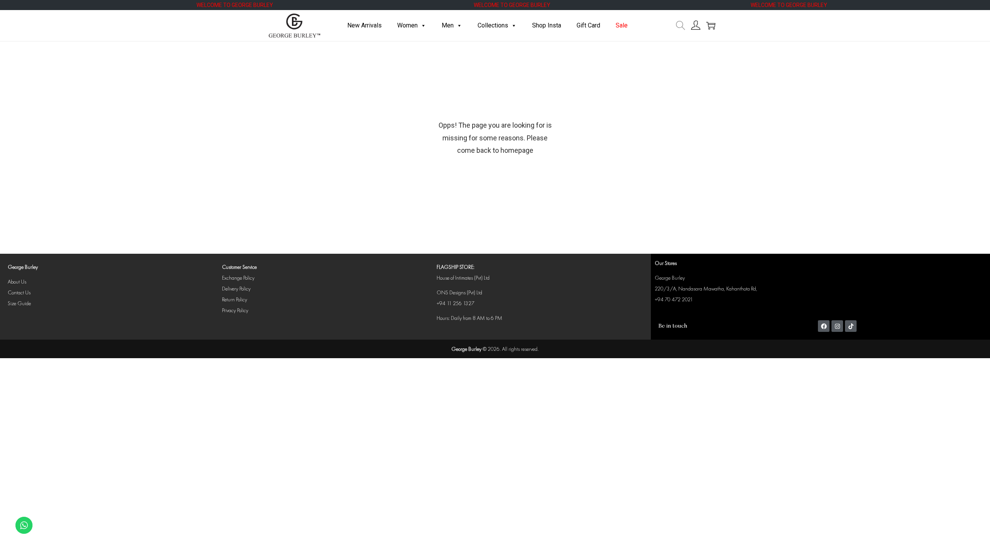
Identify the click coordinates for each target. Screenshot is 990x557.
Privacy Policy (235, 310)
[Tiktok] (851, 326)
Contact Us (19, 292)
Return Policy (234, 299)
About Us (17, 281)
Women (407, 25)
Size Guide (19, 303)
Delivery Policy (236, 288)
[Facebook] (824, 326)
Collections (493, 25)
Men (448, 25)
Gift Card (588, 25)
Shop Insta (546, 25)
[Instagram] (837, 326)
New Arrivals (364, 25)
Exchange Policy (238, 277)
